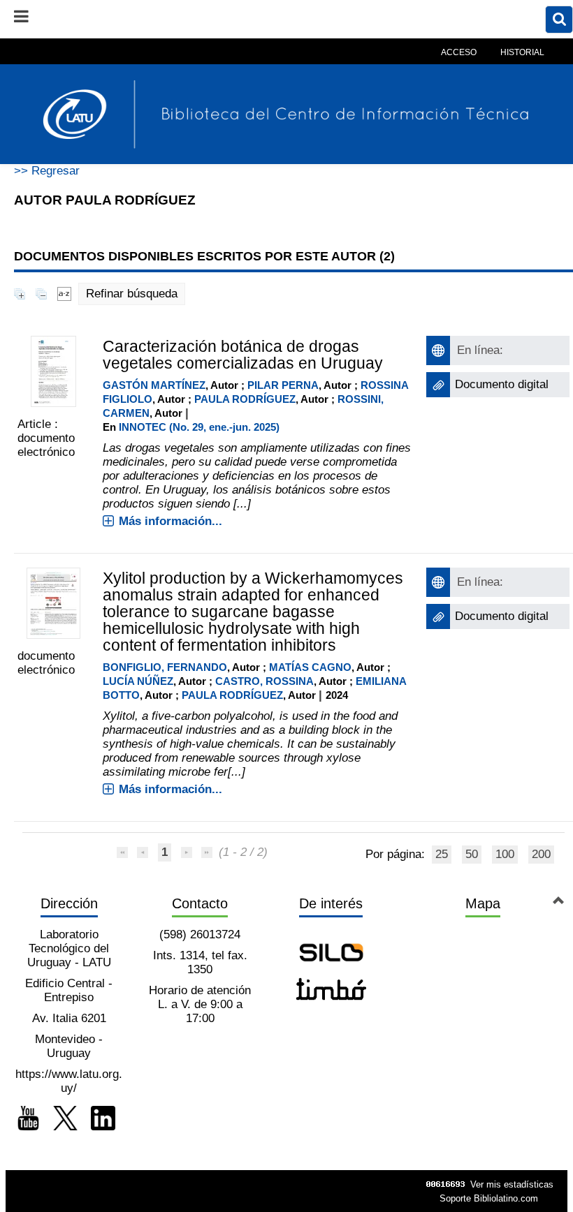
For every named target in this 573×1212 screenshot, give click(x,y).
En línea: (480, 350)
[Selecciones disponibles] (64, 293)
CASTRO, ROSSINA (264, 681)
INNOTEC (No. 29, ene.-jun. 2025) (199, 427)
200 (541, 854)
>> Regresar (47, 170)
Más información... (170, 521)
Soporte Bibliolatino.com (489, 1198)
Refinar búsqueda (131, 293)
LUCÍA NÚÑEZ (138, 681)
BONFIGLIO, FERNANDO (165, 667)
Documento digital (502, 384)
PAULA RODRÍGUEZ (245, 399)
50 (471, 854)
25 (441, 854)
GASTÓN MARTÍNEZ (154, 385)
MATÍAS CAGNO (310, 667)
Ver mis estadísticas (511, 1184)
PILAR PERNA (283, 385)
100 (504, 854)
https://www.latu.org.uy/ (68, 1081)
